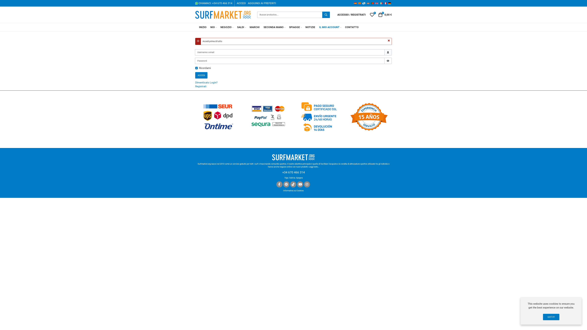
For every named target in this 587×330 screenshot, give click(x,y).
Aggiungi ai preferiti (262, 3)
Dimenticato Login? (206, 82)
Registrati (200, 86)
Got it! (551, 317)
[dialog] (551, 311)
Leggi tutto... (314, 167)
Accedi (241, 3)
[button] (372, 14)
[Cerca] (326, 15)
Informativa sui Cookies (293, 190)
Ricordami (205, 68)
